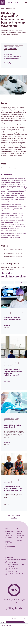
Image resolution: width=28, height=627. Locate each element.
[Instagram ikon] (12, 608)
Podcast (19, 540)
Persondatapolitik (5, 618)
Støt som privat (9, 531)
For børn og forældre (8, 538)
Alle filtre (20, 282)
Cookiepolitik (13, 618)
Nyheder (19, 531)
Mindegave (8, 549)
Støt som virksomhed (8, 534)
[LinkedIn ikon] (16, 608)
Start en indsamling (8, 542)
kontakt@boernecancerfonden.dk (16, 559)
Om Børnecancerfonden (22, 618)
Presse (19, 533)
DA (15, 2)
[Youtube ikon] (20, 608)
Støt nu (10, 2)
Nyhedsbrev (20, 538)
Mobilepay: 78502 (12, 571)
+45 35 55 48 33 (11, 562)
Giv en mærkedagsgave (10, 545)
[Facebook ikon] (8, 608)
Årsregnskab (20, 535)
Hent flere (14, 518)
